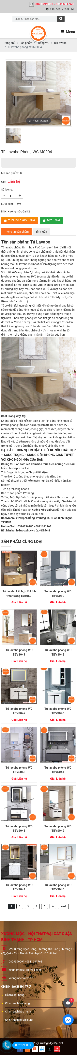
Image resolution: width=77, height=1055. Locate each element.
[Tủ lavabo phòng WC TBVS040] (58, 862)
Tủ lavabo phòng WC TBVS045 (19, 770)
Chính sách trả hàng (17, 1003)
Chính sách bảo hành (18, 1011)
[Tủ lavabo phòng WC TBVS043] (19, 803)
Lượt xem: (7, 203)
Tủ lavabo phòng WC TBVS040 (57, 887)
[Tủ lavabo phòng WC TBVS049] (19, 627)
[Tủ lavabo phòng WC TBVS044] (58, 744)
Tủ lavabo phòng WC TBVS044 (57, 770)
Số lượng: (7, 189)
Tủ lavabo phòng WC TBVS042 (57, 829)
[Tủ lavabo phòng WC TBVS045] (19, 744)
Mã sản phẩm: (10, 173)
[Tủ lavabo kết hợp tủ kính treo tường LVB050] (19, 568)
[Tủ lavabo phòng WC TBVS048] (58, 627)
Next (63, 906)
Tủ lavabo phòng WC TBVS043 (19, 829)
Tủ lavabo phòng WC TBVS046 (57, 711)
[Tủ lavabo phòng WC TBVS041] (19, 862)
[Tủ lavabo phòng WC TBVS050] (58, 568)
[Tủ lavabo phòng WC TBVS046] (58, 686)
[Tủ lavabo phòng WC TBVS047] (19, 686)
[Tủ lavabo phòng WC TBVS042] (58, 803)
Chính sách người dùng (19, 1019)
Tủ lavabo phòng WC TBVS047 (19, 711)
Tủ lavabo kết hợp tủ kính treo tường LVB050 (19, 594)
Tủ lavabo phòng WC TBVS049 (19, 652)
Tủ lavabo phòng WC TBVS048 (57, 652)
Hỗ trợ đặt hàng (14, 994)
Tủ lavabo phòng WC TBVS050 (57, 594)
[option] (38, 93)
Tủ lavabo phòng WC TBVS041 (19, 887)
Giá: (3, 181)
